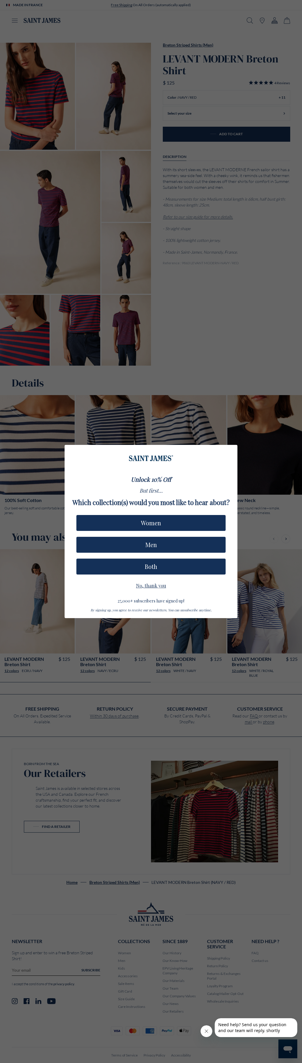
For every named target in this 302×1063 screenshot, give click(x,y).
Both (151, 566)
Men (151, 545)
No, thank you (151, 584)
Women (151, 523)
